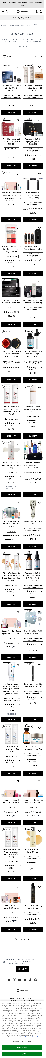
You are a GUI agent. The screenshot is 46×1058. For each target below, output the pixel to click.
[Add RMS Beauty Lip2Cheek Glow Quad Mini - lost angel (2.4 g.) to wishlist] (17, 227)
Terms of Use (36, 1037)
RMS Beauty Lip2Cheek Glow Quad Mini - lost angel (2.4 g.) (11, 249)
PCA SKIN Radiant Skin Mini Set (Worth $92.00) (11, 88)
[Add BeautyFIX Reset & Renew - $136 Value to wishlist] (17, 781)
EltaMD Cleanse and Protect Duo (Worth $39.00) (11, 141)
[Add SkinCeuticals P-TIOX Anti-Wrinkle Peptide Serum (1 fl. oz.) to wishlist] (39, 332)
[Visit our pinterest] (35, 979)
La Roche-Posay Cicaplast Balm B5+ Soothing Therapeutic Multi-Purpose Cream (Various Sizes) (11, 689)
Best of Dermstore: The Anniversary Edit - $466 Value (33, 465)
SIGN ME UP (22, 969)
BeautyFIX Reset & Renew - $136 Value (11, 801)
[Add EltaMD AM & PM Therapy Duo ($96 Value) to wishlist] (17, 727)
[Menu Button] (2, 11)
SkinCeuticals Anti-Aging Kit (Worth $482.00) (33, 141)
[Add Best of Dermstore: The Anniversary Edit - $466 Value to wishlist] (39, 444)
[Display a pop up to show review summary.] (20, 199)
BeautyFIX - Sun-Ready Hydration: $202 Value (11, 632)
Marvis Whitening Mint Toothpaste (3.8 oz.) (33, 522)
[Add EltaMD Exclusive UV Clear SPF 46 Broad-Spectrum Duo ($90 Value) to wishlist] (17, 388)
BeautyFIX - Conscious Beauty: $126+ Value (33, 801)
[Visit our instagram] (19, 979)
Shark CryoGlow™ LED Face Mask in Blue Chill (33, 632)
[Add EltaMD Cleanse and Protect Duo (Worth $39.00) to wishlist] (17, 120)
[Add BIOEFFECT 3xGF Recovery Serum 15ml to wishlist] (17, 281)
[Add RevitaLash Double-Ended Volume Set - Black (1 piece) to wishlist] (39, 174)
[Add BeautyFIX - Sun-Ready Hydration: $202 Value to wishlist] (17, 612)
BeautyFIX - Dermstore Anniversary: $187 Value (11, 194)
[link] (37, 11)
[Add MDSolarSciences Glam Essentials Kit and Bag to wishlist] (39, 281)
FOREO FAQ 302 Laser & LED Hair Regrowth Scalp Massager (11, 353)
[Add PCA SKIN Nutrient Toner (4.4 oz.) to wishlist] (39, 830)
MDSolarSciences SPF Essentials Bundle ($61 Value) (33, 88)
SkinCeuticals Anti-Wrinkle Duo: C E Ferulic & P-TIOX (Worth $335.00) (33, 577)
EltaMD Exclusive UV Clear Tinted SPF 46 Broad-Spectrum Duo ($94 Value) (11, 577)
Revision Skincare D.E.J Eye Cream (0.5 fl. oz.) (33, 685)
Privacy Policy (24, 1037)
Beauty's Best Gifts (22, 33)
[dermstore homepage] (22, 11)
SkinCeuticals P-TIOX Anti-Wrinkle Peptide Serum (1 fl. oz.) (33, 353)
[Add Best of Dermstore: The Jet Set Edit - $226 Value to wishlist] (17, 502)
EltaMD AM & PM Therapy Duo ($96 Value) (11, 749)
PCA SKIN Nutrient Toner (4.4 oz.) (33, 850)
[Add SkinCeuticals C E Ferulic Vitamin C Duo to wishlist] (39, 727)
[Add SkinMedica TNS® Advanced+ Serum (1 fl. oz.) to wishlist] (39, 388)
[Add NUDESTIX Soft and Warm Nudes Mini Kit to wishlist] (39, 227)
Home (3, 25)
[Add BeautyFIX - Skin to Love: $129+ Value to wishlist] (17, 886)
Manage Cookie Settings (22, 1041)
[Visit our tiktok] (30, 979)
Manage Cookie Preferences (22, 998)
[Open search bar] (6, 11)
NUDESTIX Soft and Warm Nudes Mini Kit (33, 247)
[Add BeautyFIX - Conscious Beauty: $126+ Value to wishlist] (39, 781)
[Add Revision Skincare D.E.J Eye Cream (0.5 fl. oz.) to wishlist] (39, 665)
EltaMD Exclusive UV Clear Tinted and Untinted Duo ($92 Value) (11, 853)
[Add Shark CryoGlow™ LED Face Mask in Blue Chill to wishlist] (39, 612)
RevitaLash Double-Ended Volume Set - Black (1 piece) (33, 195)
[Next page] (28, 939)
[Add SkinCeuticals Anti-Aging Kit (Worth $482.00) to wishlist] (39, 120)
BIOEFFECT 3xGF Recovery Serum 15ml (11, 301)
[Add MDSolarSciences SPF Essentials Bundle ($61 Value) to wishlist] (39, 66)
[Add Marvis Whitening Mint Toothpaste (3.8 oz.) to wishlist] (39, 502)
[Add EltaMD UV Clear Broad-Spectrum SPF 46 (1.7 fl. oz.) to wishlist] (17, 444)
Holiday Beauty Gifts (17, 25)
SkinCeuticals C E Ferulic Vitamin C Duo (33, 747)
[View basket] (41, 11)
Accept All (22, 1054)
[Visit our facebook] (9, 979)
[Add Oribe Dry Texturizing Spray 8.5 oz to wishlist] (39, 886)
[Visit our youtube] (25, 979)
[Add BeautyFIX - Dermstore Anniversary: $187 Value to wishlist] (17, 174)
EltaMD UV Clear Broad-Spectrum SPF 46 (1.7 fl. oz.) (11, 465)
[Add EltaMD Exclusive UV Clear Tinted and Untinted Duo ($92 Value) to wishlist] (17, 830)
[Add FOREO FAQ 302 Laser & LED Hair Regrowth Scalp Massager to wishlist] (17, 332)
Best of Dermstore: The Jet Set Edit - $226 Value (11, 523)
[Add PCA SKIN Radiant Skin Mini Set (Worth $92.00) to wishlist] (17, 66)
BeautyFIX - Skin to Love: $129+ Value (11, 906)
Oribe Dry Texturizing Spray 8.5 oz (33, 906)
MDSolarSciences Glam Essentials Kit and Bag (33, 301)
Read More (22, 46)
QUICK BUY (11, 112)
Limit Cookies (22, 1047)
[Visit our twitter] (14, 979)
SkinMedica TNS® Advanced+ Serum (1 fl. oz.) (33, 409)
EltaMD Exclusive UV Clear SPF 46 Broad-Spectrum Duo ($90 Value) (11, 410)
